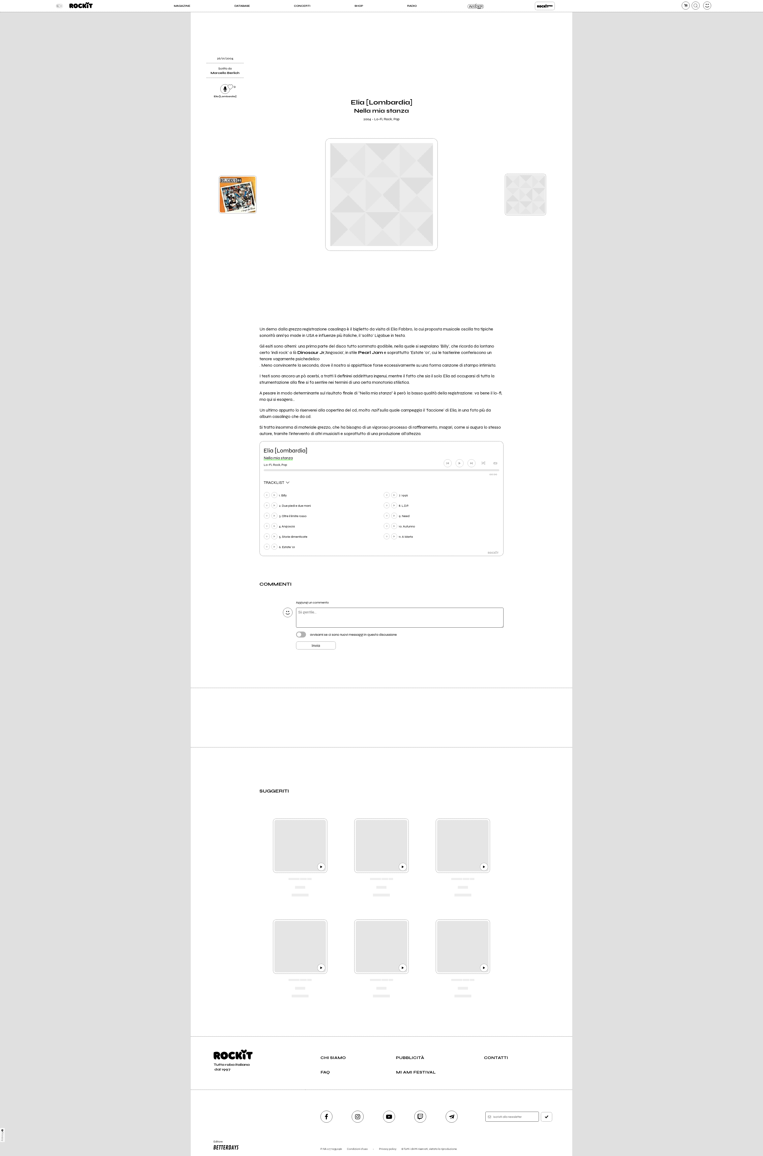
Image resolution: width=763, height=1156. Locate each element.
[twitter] (513, 48)
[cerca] (696, 6)
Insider (476, 6)
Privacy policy (387, 1149)
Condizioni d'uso (357, 1149)
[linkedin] (513, 75)
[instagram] (358, 1117)
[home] (81, 6)
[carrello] (686, 6)
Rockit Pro (545, 6)
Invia (316, 645)
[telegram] (452, 1117)
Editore (216, 1143)
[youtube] (389, 1117)
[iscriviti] (546, 1117)
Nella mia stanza (278, 457)
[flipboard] (513, 34)
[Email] (513, 21)
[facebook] (513, 61)
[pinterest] (513, 88)
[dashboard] (707, 6)
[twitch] (420, 1117)
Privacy (2, 1136)
